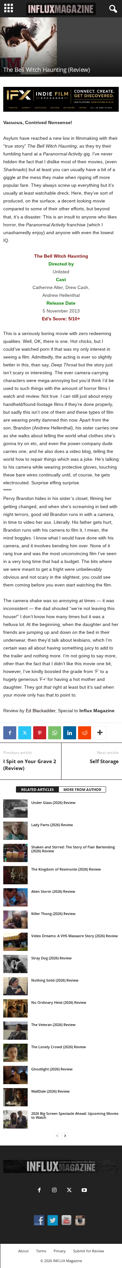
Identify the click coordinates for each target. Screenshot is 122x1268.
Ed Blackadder (40, 710)
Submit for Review (88, 1250)
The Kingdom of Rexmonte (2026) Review (66, 869)
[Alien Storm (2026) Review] (15, 897)
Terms (41, 1250)
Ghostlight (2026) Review (52, 1069)
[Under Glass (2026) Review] (15, 808)
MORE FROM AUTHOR (82, 789)
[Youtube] (83, 1190)
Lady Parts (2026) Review (52, 824)
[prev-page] (57, 1135)
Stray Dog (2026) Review (51, 957)
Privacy (60, 1250)
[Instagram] (54, 1190)
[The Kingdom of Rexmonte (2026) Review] (15, 875)
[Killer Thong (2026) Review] (15, 919)
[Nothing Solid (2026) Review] (15, 986)
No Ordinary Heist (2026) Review (58, 1002)
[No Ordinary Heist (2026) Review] (15, 1008)
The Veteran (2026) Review (53, 1024)
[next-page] (65, 1135)
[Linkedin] (69, 732)
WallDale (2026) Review (50, 1091)
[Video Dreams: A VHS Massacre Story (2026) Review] (15, 942)
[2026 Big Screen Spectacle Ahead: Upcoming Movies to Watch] (15, 1119)
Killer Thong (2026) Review (53, 913)
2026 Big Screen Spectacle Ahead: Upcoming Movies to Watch (74, 1115)
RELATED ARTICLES (37, 789)
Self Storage (104, 761)
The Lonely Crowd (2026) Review (58, 1046)
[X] (24, 732)
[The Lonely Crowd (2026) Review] (15, 1053)
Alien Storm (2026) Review (53, 891)
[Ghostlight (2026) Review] (15, 1075)
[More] (100, 732)
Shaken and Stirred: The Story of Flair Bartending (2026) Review (73, 848)
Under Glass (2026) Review (53, 802)
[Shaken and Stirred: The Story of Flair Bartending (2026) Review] (15, 853)
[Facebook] (9, 732)
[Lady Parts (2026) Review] (15, 831)
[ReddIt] (84, 732)
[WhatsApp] (54, 732)
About (23, 1250)
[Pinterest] (39, 732)
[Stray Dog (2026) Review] (15, 964)
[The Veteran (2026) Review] (15, 1030)
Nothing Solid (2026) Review (54, 980)
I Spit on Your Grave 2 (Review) (29, 764)
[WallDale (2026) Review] (15, 1097)
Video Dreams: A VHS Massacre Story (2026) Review (74, 935)
